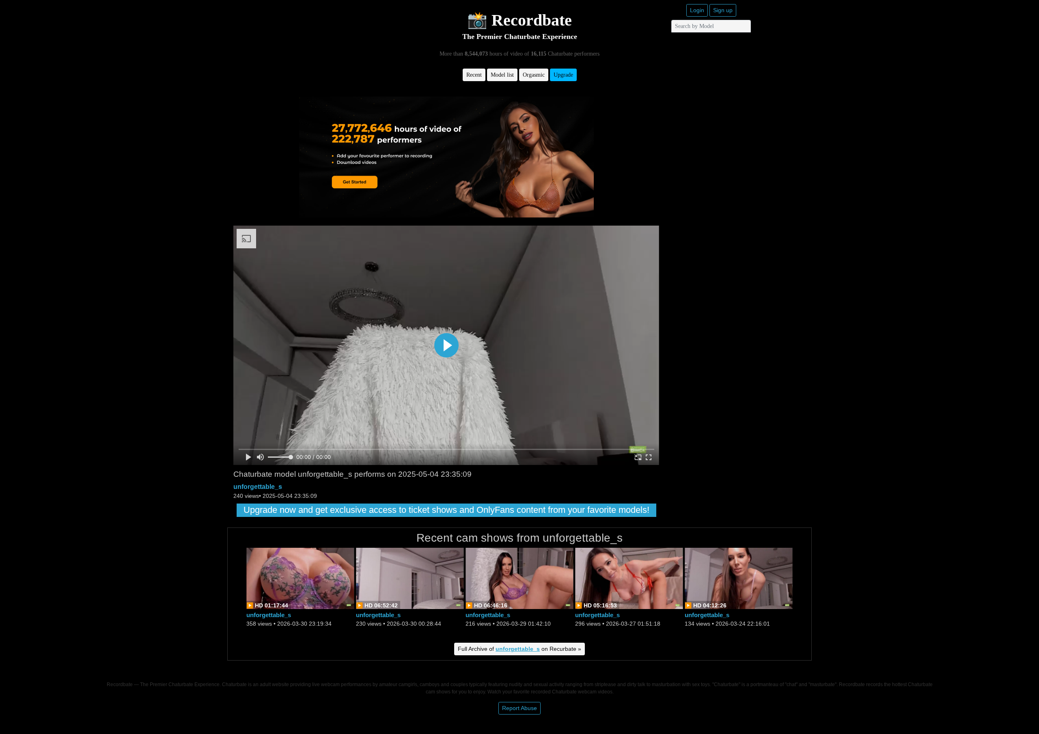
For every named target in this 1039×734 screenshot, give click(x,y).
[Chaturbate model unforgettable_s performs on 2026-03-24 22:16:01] (739, 577)
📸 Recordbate (519, 20)
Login (697, 10)
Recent (474, 75)
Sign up (723, 10)
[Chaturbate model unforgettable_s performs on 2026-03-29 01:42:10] (519, 577)
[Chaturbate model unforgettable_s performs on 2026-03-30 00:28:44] (410, 577)
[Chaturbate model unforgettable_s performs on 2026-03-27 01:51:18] (629, 577)
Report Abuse (519, 708)
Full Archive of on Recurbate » (519, 649)
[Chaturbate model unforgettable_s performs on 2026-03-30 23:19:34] (300, 577)
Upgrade (563, 75)
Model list (502, 75)
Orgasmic (534, 75)
